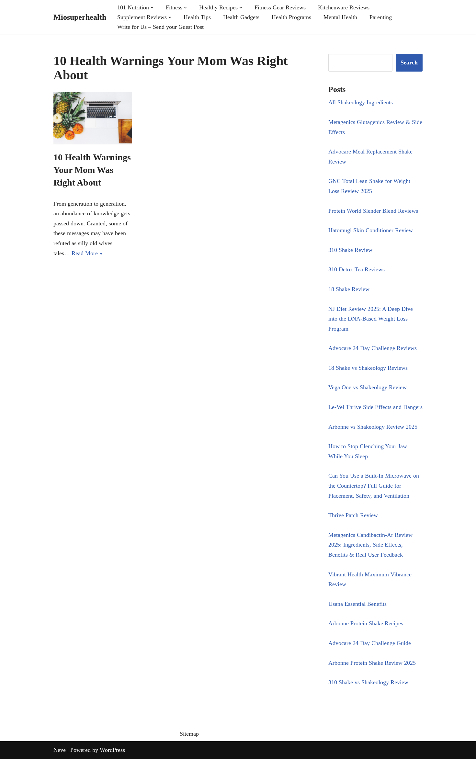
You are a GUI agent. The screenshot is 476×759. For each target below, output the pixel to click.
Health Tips (197, 17)
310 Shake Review (350, 250)
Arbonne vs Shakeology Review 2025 (372, 427)
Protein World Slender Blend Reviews (373, 211)
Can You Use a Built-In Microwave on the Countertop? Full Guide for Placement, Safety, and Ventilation (373, 485)
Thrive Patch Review (353, 515)
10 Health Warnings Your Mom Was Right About (92, 169)
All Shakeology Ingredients (360, 102)
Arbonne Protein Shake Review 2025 (372, 663)
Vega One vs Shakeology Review (367, 387)
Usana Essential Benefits (357, 604)
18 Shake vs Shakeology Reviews (368, 368)
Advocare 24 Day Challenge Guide (369, 643)
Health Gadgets (241, 17)
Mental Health (340, 17)
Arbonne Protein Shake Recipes (365, 623)
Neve (59, 750)
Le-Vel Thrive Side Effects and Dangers (375, 407)
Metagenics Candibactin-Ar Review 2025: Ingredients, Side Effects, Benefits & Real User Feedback (370, 545)
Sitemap (189, 734)
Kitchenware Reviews (343, 7)
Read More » (87, 253)
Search (409, 62)
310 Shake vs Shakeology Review (368, 682)
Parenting (380, 17)
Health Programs (291, 17)
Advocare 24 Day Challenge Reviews (372, 348)
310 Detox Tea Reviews (356, 269)
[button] (152, 7)
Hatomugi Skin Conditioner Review (370, 230)
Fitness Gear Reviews (280, 7)
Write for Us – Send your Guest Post (160, 27)
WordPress (112, 750)
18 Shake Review (348, 289)
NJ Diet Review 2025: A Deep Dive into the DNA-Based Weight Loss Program (370, 319)
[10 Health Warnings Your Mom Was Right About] (92, 118)
